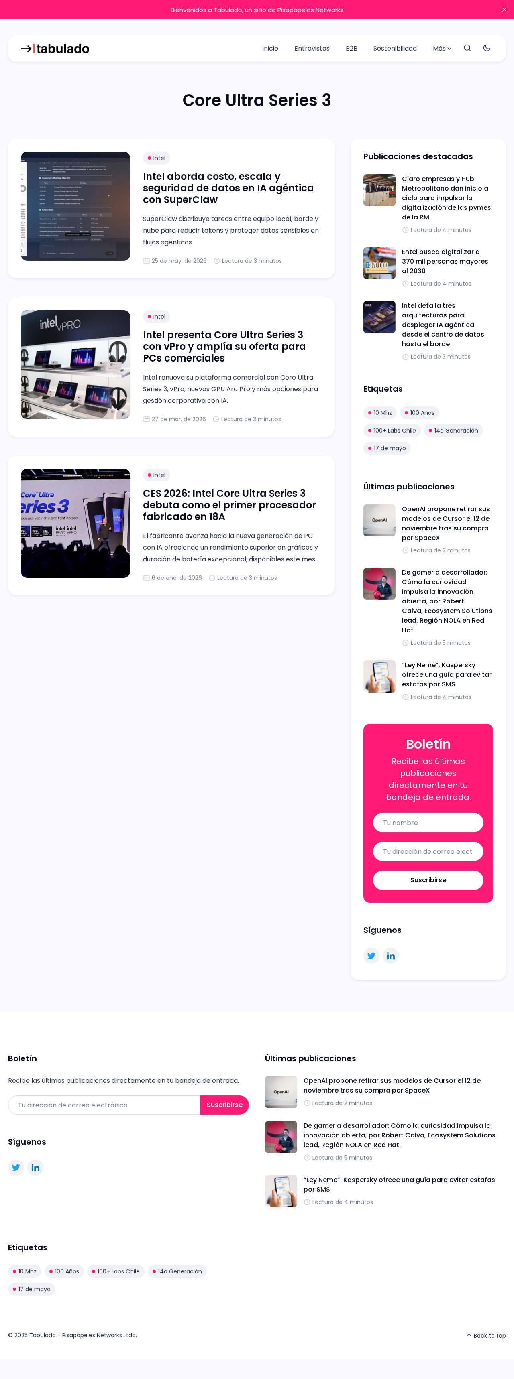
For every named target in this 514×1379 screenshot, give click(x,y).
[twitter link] (371, 956)
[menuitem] (270, 48)
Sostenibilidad (395, 48)
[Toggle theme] (486, 48)
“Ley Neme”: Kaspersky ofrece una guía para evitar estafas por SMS (447, 674)
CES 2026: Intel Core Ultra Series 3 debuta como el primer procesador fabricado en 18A (229, 505)
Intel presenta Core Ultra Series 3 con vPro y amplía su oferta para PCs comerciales (224, 346)
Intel (159, 158)
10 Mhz (383, 413)
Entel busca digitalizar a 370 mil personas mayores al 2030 (445, 261)
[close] (504, 9)
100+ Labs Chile (395, 430)
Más (439, 48)
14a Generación (456, 430)
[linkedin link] (391, 956)
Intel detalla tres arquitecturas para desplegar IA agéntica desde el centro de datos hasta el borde (443, 325)
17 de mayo (390, 448)
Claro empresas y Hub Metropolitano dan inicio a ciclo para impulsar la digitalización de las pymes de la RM (446, 198)
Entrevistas (312, 48)
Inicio (270, 48)
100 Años (422, 413)
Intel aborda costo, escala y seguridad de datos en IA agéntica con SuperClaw (228, 188)
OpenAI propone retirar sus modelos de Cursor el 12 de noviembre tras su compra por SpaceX (446, 523)
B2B (351, 48)
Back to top (490, 1336)
